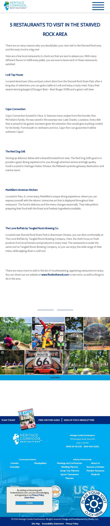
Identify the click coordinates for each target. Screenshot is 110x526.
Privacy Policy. (38, 495)
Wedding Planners (69, 467)
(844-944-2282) (91, 446)
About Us (95, 463)
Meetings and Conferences (69, 463)
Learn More (29, 497)
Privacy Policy (72, 523)
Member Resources (95, 470)
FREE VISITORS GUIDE (31, 420)
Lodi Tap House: (14, 74)
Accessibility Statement (53, 523)
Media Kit (95, 474)
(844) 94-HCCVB (74, 446)
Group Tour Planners (69, 470)
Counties (14, 463)
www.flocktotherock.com (55, 274)
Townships (14, 467)
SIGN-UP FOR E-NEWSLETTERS (79, 420)
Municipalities (40, 463)
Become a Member (95, 467)
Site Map (36, 523)
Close (29, 503)
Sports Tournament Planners (70, 476)
